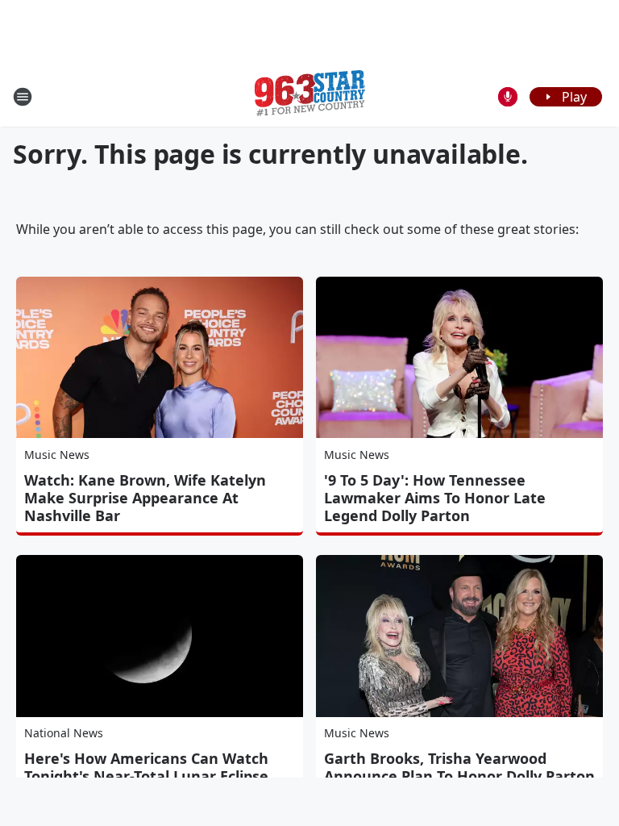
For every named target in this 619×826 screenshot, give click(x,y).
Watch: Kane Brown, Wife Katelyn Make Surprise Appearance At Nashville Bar (145, 497)
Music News (56, 454)
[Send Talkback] (507, 96)
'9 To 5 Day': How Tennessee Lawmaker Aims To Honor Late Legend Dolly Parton (435, 497)
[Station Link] (310, 96)
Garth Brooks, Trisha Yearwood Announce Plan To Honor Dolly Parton (459, 767)
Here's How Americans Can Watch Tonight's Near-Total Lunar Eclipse (146, 767)
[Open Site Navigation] (22, 96)
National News (63, 732)
